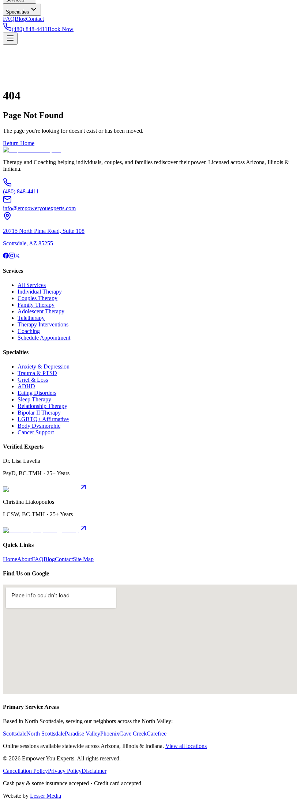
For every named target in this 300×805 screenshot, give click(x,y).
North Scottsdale (45, 733)
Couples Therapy (37, 298)
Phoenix (109, 733)
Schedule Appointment (44, 338)
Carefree (156, 733)
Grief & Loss (33, 380)
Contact (35, 19)
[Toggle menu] (10, 39)
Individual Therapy (40, 291)
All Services (32, 285)
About (24, 559)
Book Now (61, 29)
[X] (17, 256)
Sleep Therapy (34, 399)
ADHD (26, 386)
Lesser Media (45, 796)
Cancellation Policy (25, 771)
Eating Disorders (37, 393)
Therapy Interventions (43, 324)
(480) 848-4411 (30, 29)
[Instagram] (12, 256)
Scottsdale (14, 733)
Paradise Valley (82, 733)
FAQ (9, 19)
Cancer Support (36, 432)
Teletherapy (31, 318)
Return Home (18, 143)
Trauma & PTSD (37, 373)
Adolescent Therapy (41, 311)
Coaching (29, 331)
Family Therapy (36, 305)
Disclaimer (94, 771)
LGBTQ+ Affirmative (43, 419)
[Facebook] (6, 256)
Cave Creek (133, 733)
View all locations (186, 746)
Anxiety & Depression (44, 366)
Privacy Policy (65, 771)
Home (10, 559)
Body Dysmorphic (39, 426)
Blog (20, 19)
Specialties (17, 12)
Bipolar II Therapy (39, 412)
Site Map (83, 559)
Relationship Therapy (42, 406)
